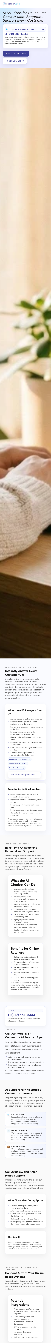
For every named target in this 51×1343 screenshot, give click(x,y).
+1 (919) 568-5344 (16, 34)
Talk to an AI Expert (15, 61)
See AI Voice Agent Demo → (24, 775)
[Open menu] (45, 4)
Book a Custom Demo (15, 53)
